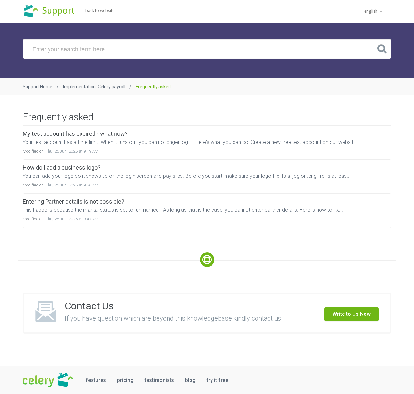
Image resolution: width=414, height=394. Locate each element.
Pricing (125, 380)
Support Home (37, 86)
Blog (190, 380)
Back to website (99, 10)
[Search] (382, 48)
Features (96, 380)
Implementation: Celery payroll (94, 86)
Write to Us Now (351, 314)
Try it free (217, 380)
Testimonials (159, 380)
